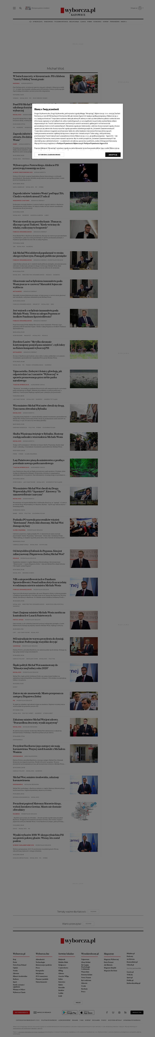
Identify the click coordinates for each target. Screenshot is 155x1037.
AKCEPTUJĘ (113, 155)
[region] (77, 131)
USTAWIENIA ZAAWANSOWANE (49, 155)
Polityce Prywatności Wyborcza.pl (70, 143)
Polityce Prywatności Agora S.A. (96, 143)
